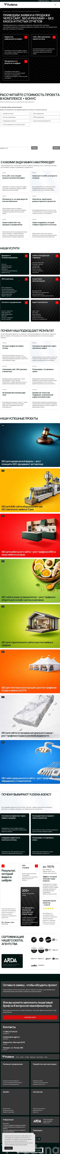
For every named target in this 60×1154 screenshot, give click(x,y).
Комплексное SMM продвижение (11, 1084)
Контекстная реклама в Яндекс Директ (12, 1082)
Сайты (12, 922)
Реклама (7, 922)
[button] (55, 4)
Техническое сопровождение (40, 1082)
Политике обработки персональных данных (15, 1144)
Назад (34, 148)
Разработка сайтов (37, 1081)
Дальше (56, 148)
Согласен (8, 1148)
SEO (3, 922)
